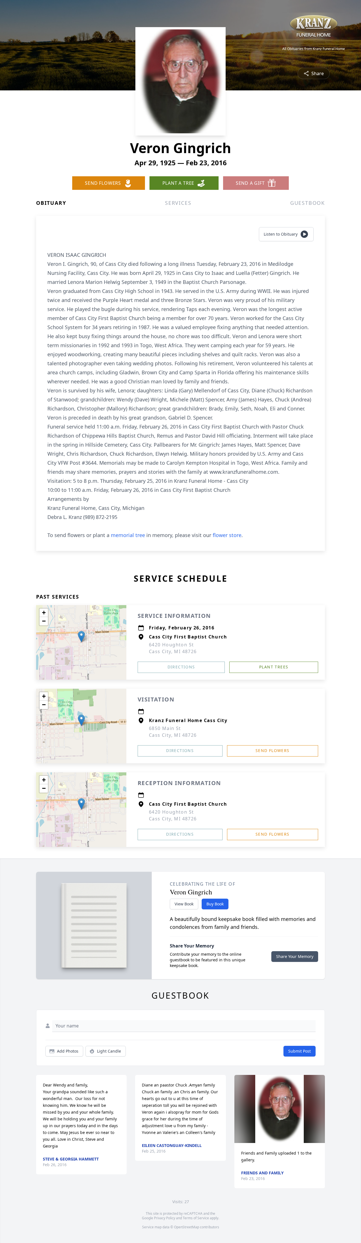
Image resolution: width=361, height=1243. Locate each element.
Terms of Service (196, 1218)
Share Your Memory (294, 956)
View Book (184, 904)
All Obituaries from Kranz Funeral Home (313, 49)
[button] (81, 636)
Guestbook (307, 202)
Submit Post (299, 1051)
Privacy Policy (164, 1218)
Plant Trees (273, 667)
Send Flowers (273, 750)
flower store (227, 535)
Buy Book (215, 904)
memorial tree (128, 535)
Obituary (51, 202)
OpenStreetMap (186, 1227)
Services (178, 202)
